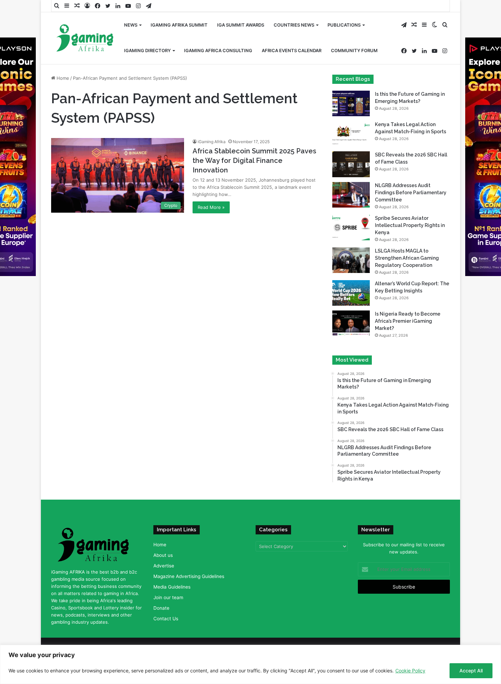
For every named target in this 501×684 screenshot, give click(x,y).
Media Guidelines (172, 587)
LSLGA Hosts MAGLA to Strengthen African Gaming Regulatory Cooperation (407, 258)
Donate (161, 608)
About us (163, 555)
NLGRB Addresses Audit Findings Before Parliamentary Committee (410, 192)
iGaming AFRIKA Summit (179, 25)
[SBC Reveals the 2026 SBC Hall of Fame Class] (351, 164)
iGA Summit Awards (240, 25)
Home (62, 78)
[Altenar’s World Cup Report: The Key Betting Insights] (351, 293)
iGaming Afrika (212, 141)
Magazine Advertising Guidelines (188, 576)
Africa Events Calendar (291, 50)
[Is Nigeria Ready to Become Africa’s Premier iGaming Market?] (351, 323)
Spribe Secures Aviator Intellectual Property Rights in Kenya (410, 225)
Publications (344, 25)
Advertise (163, 565)
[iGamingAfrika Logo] (85, 38)
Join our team (168, 597)
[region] (250, 664)
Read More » (211, 207)
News (130, 25)
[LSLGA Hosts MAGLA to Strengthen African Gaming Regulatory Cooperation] (351, 260)
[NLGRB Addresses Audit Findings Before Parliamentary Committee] (351, 195)
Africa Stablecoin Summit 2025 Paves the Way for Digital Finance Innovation (254, 160)
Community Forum (354, 50)
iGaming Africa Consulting (218, 50)
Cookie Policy (410, 670)
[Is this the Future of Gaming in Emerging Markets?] (351, 103)
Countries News (294, 25)
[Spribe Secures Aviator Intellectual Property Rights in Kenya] (351, 227)
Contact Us (165, 618)
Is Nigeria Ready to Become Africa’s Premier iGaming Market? (407, 321)
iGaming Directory (147, 50)
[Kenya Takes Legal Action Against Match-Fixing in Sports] (351, 134)
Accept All (471, 670)
